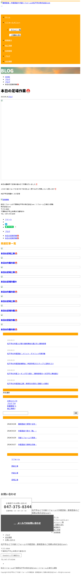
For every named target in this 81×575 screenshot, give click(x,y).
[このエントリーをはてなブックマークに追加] (6, 224)
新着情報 (11, 406)
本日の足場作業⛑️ (9, 310)
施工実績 (8, 45)
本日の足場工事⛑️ (9, 253)
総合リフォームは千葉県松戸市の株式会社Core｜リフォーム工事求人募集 (29, 568)
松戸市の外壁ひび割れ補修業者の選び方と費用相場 (26, 343)
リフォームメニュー (12, 22)
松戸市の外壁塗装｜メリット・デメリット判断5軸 (26, 353)
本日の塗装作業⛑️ (9, 319)
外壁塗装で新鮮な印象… (27, 444)
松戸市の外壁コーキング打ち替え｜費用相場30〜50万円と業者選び (32, 373)
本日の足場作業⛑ (9, 281)
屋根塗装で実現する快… (27, 424)
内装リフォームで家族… (27, 437)
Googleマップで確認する (11, 555)
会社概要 (8, 61)
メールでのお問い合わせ (29, 522)
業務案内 (8, 40)
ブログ (7, 56)
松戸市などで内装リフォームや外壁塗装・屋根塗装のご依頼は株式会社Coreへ (34, 544)
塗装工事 (14, 466)
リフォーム (15, 459)
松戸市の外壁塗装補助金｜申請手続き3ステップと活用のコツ (30, 363)
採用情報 (8, 51)
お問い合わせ (10, 540)
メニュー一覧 (16, 30)
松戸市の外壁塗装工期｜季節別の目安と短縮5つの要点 (28, 383)
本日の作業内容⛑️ (9, 262)
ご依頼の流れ (16, 35)
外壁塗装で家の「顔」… (27, 430)
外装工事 (14, 473)
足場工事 (14, 479)
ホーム (7, 17)
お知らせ (12, 401)
